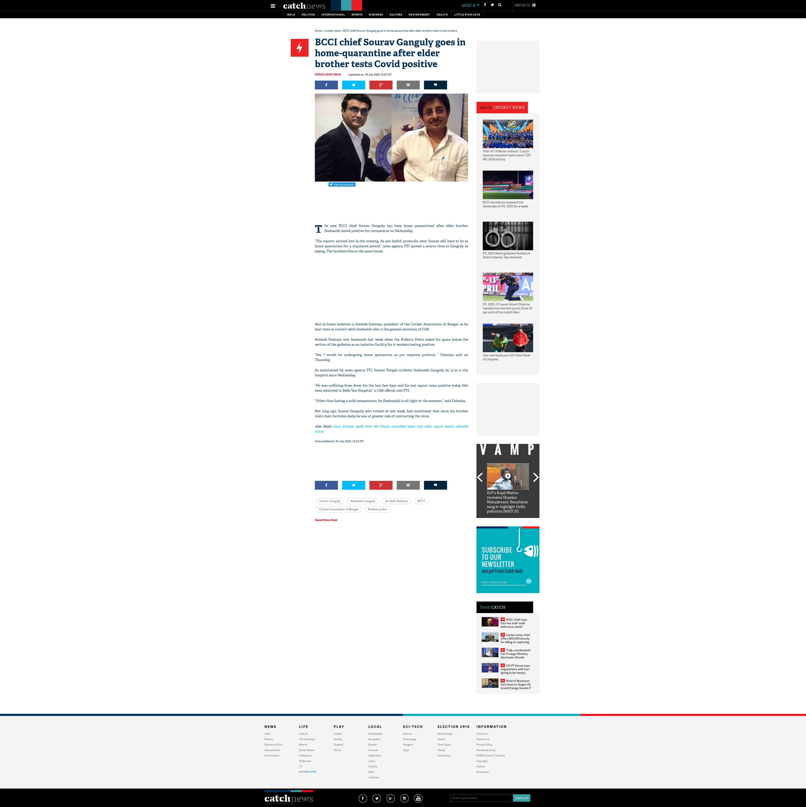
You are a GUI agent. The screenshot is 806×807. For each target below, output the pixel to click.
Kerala (441, 750)
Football (338, 744)
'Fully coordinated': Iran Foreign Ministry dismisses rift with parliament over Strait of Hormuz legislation (516, 657)
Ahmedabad (375, 733)
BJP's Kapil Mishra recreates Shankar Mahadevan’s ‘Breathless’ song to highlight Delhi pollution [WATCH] (507, 502)
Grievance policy (486, 750)
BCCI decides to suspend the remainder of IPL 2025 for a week (505, 204)
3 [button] (508, 521)
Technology (409, 739)
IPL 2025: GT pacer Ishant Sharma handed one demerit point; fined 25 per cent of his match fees (508, 308)
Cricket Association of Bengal (338, 509)
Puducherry (444, 755)
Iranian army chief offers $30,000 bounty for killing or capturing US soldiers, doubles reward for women (515, 642)
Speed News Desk (328, 74)
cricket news (332, 31)
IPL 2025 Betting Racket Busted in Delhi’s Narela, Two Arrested (506, 255)
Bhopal (372, 744)
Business (376, 14)
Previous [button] (479, 477)
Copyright (482, 761)
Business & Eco (273, 744)
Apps (406, 750)
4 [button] (514, 521)
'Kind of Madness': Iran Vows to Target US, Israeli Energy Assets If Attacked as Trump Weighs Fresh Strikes (516, 688)
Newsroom (482, 772)
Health (442, 14)
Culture (396, 14)
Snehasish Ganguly (363, 501)
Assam (441, 739)
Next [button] (536, 477)
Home (318, 31)
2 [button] (502, 521)
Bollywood (305, 761)
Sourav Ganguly (330, 501)
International (272, 750)
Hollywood (305, 755)
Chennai (373, 750)
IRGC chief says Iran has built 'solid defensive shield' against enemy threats (515, 624)
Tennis (337, 750)
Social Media (306, 750)
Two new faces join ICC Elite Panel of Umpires (506, 357)
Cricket (338, 733)
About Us (481, 733)
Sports (357, 14)
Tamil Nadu (444, 744)
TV (300, 766)
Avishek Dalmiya (396, 501)
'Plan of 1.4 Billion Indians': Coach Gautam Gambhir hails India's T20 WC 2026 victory (506, 155)
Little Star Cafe (467, 14)
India (291, 14)
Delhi (371, 772)
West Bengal (445, 733)
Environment (419, 14)
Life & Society (307, 739)
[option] (508, 488)
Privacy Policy (484, 744)
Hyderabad (374, 755)
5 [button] (520, 521)
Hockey (338, 739)
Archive (480, 766)
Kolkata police (377, 509)
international (333, 14)
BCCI (421, 501)
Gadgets (408, 744)
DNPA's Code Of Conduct (490, 755)
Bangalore (374, 739)
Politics (308, 14)
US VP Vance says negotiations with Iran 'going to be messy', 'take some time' (515, 670)
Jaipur (372, 761)
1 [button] (495, 521)
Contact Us (483, 739)
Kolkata (372, 766)
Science (407, 733)
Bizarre (303, 744)
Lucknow (373, 777)
